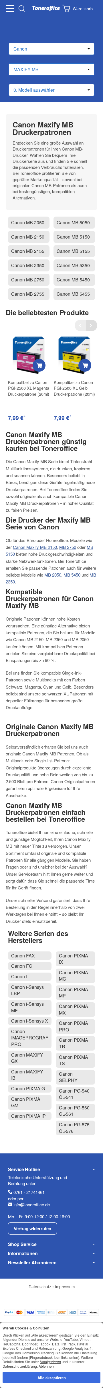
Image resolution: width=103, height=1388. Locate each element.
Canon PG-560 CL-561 (74, 1110)
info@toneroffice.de (31, 1204)
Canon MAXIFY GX (27, 1057)
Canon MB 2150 (27, 236)
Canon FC (21, 966)
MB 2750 (67, 547)
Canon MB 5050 (73, 222)
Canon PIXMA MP (73, 992)
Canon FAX (23, 955)
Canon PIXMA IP (28, 1116)
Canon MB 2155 (27, 251)
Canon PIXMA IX (73, 958)
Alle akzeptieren (51, 1377)
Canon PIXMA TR (73, 1043)
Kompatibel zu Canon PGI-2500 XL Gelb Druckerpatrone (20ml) (74, 388)
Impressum (65, 1286)
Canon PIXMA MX (73, 1009)
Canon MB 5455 (73, 294)
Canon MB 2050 (27, 222)
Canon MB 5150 (73, 236)
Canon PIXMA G (28, 1088)
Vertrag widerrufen (32, 1228)
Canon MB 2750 (27, 279)
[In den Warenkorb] (39, 365)
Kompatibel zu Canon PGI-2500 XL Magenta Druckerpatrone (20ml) (28, 388)
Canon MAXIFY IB (27, 1074)
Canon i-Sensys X (29, 1020)
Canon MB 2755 (27, 294)
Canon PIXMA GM (25, 1102)
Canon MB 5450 (73, 279)
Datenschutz (40, 1286)
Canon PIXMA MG (73, 975)
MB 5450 (72, 575)
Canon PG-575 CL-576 (74, 1127)
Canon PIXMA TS (73, 1060)
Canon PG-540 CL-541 (74, 1093)
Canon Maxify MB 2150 (35, 547)
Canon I (19, 976)
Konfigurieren (50, 1361)
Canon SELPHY (68, 1077)
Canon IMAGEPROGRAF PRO (29, 1037)
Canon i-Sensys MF (27, 1007)
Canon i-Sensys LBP (27, 990)
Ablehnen (46, 1365)
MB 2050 (52, 575)
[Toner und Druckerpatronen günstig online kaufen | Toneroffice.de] (46, 8)
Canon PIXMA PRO (73, 1026)
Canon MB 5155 (73, 251)
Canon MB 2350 (27, 265)
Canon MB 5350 (73, 265)
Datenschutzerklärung (20, 1365)
